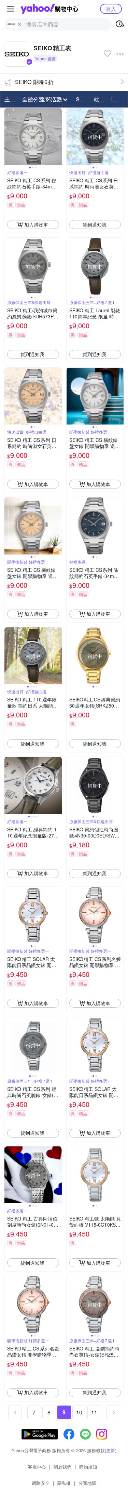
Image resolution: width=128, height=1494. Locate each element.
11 (94, 1412)
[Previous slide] (8, 136)
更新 (110, 1450)
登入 (111, 8)
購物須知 (88, 1466)
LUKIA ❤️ (118, 99)
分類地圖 (87, 1483)
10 (79, 1412)
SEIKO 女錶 (82, 99)
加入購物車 (36, 224)
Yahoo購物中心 (49, 9)
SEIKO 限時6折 (34, 82)
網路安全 (40, 1483)
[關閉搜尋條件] (19, 24)
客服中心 (37, 1466)
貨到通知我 (94, 224)
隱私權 (64, 1483)
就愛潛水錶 (100, 99)
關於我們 (62, 1466)
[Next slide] (57, 136)
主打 (9, 99)
